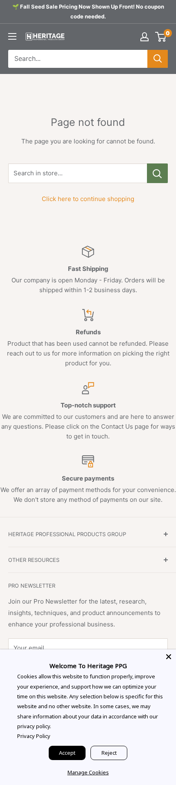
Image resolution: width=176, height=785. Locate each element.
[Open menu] (12, 36)
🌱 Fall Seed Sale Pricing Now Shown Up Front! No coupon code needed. (88, 11)
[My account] (144, 36)
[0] (161, 37)
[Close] (169, 657)
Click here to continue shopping (88, 199)
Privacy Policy (33, 736)
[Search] (157, 59)
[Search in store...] (157, 173)
